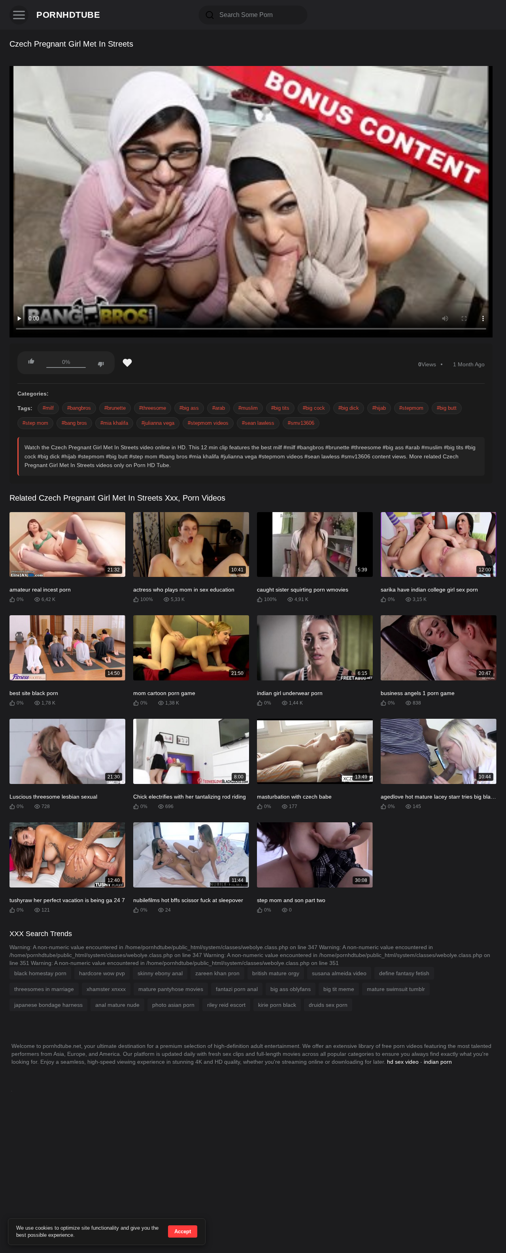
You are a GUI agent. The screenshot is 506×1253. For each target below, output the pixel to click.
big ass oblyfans (290, 989)
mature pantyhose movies (170, 989)
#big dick (348, 408)
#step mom (35, 423)
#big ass (189, 408)
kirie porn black (277, 1005)
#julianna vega (158, 423)
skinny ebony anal (160, 973)
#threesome (152, 408)
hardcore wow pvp (102, 973)
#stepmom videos (208, 423)
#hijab (379, 408)
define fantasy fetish (404, 973)
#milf (48, 408)
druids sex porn (328, 1005)
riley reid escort (226, 1005)
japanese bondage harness (48, 1005)
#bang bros (74, 423)
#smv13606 (301, 423)
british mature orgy (275, 973)
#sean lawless (258, 423)
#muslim (248, 408)
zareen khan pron (217, 973)
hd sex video (403, 1062)
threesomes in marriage (44, 989)
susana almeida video (339, 973)
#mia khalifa (114, 423)
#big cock (314, 408)
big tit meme (338, 989)
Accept (182, 1231)
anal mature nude (117, 1005)
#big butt (447, 408)
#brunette (115, 408)
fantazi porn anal (237, 989)
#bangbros (79, 408)
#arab (218, 408)
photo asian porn (173, 1005)
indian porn (438, 1062)
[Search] (210, 15)
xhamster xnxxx (106, 989)
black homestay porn (40, 973)
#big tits (280, 408)
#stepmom (411, 408)
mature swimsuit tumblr (396, 989)
